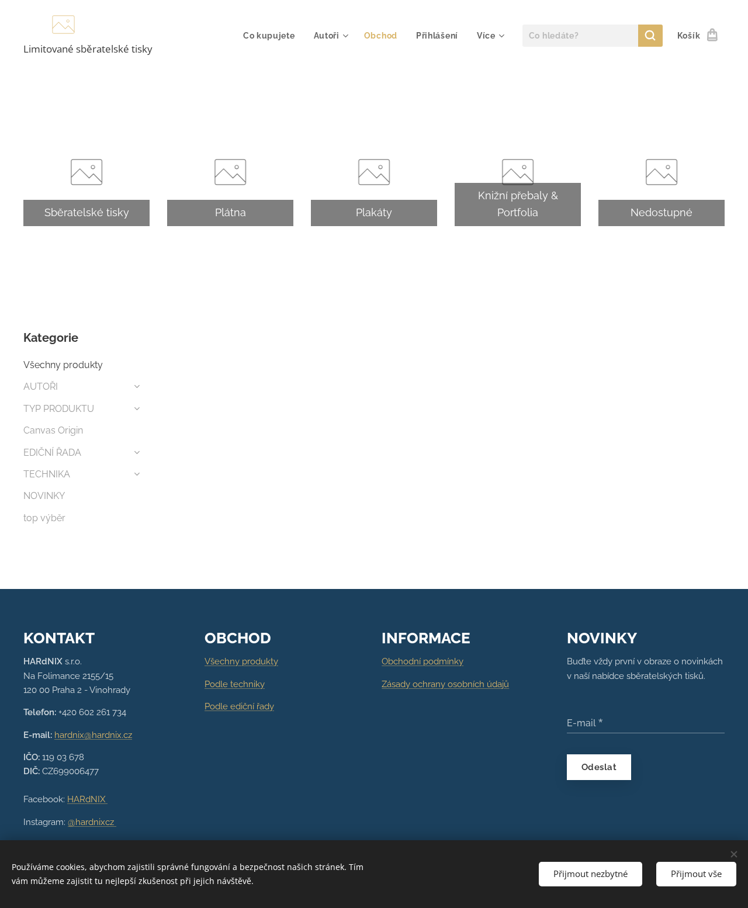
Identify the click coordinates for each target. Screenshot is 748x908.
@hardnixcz (92, 822)
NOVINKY (44, 495)
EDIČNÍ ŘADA (52, 452)
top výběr (44, 518)
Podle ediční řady (239, 706)
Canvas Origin (53, 430)
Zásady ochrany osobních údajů (445, 684)
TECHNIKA (46, 474)
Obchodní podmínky (422, 661)
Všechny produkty (63, 364)
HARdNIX (87, 799)
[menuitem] (272, 35)
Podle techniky (235, 684)
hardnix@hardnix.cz (93, 735)
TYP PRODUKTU (58, 408)
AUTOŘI (40, 386)
